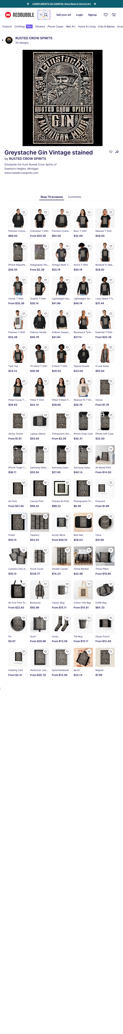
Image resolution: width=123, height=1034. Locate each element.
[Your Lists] (106, 15)
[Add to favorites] (111, 152)
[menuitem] (7, 26)
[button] (61, 3)
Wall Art (70, 26)
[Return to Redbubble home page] (19, 15)
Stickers (40, 26)
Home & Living (87, 26)
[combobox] (44, 14)
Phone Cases (55, 26)
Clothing (22, 26)
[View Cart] (114, 15)
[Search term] (45, 15)
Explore (7, 26)
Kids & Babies (106, 26)
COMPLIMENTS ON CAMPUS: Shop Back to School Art (61, 3)
